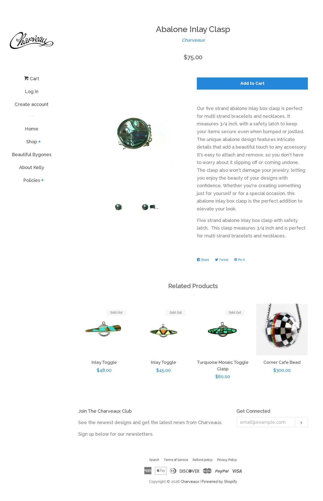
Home (31, 128)
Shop (31, 141)
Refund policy (203, 460)
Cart (34, 78)
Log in (31, 91)
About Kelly (31, 167)
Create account (31, 104)
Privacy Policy (227, 460)
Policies (31, 180)
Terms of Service (176, 460)
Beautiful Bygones (31, 154)
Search (154, 460)
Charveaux (193, 40)
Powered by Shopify (219, 481)
